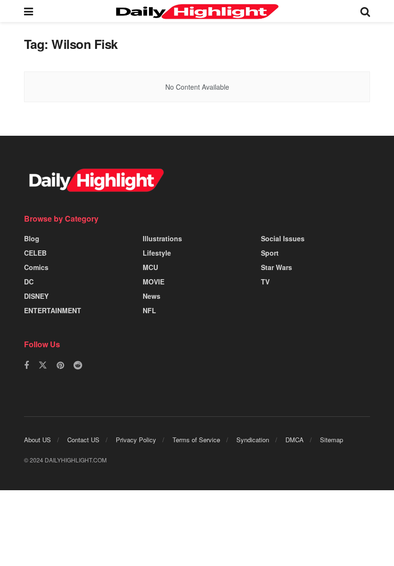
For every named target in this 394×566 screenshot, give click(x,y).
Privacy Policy (136, 439)
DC (29, 281)
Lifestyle (157, 253)
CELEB (35, 253)
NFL (149, 310)
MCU (150, 267)
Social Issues (283, 238)
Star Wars (276, 267)
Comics (36, 267)
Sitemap (331, 439)
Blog (31, 238)
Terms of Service (196, 439)
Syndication (252, 439)
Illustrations (162, 238)
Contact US (83, 439)
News (151, 296)
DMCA (294, 439)
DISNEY (36, 296)
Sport (270, 253)
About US (37, 439)
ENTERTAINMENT (52, 310)
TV (265, 281)
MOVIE (153, 281)
